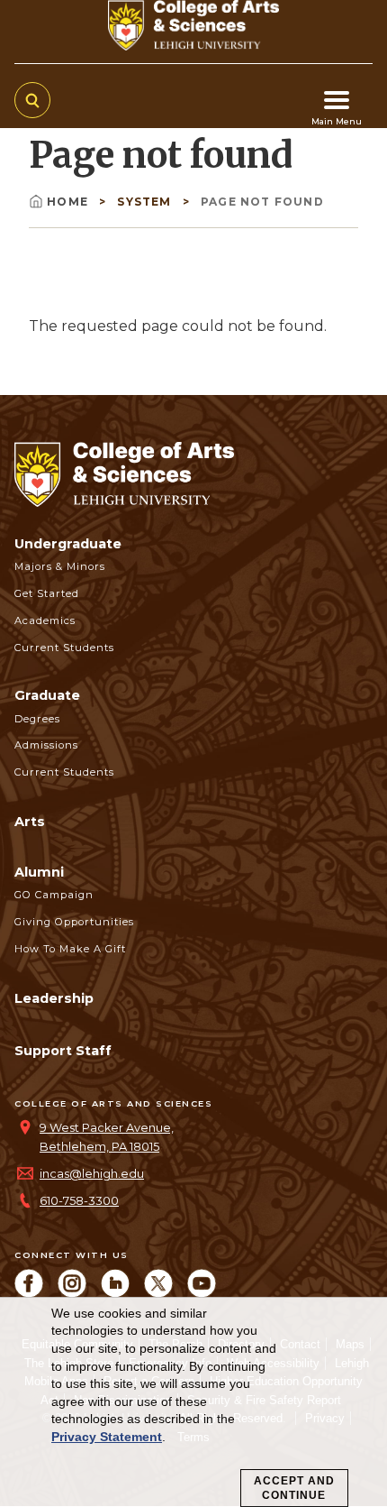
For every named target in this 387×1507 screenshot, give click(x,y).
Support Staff (63, 1051)
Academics (45, 620)
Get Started (46, 593)
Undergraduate (68, 544)
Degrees (37, 718)
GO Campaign (54, 894)
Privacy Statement (106, 1436)
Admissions (46, 745)
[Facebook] (28, 1292)
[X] (158, 1292)
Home (69, 201)
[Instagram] (72, 1292)
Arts (29, 821)
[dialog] (193, 1402)
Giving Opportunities (74, 921)
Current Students (64, 647)
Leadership (54, 998)
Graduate (47, 695)
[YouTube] (201, 1292)
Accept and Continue (294, 1488)
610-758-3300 (79, 1201)
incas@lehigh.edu (92, 1174)
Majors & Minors (59, 566)
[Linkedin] (115, 1292)
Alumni (39, 872)
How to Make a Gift (70, 948)
